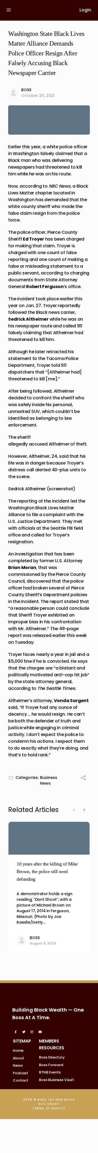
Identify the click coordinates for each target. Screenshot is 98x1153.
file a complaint (49, 514)
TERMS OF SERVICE (49, 1108)
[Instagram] (32, 1031)
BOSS (26, 90)
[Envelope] (40, 1031)
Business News (48, 780)
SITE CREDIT (49, 1104)
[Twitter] (23, 1031)
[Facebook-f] (15, 1031)
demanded (56, 200)
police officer (31, 232)
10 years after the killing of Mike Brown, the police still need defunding (47, 871)
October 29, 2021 (38, 95)
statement (19, 358)
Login (85, 10)
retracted (56, 352)
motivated (41, 675)
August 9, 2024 (43, 943)
